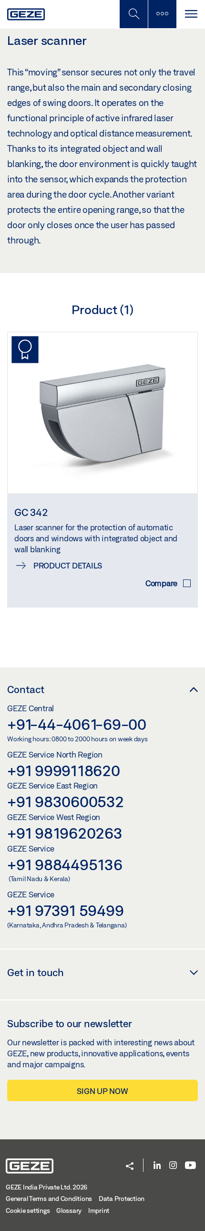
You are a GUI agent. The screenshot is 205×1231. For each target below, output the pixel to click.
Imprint (98, 1210)
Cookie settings (28, 1210)
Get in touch (35, 972)
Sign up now (102, 1090)
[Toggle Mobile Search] (133, 14)
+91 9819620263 (65, 833)
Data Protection (121, 1198)
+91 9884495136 (65, 864)
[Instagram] (173, 1165)
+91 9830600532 (65, 801)
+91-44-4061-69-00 (76, 724)
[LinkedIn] (157, 1165)
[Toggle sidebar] (162, 14)
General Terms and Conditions (49, 1198)
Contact (25, 689)
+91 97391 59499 (65, 910)
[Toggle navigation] (190, 14)
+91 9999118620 (63, 770)
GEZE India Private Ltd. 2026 (46, 1187)
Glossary (69, 1210)
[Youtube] (190, 1165)
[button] (130, 1166)
